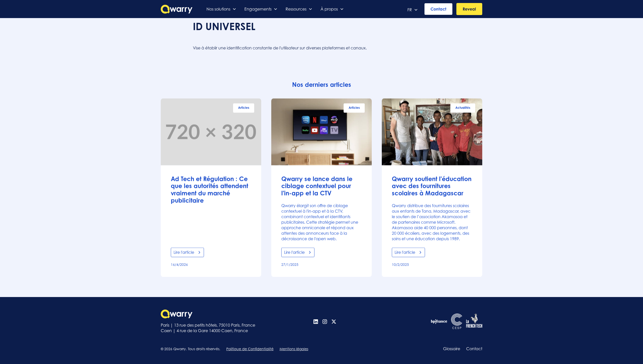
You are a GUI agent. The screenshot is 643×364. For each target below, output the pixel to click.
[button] (221, 9)
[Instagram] (325, 322)
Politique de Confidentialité (250, 349)
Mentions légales (294, 349)
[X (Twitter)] (334, 322)
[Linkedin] (316, 322)
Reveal (469, 9)
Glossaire (451, 348)
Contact (438, 9)
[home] (176, 9)
